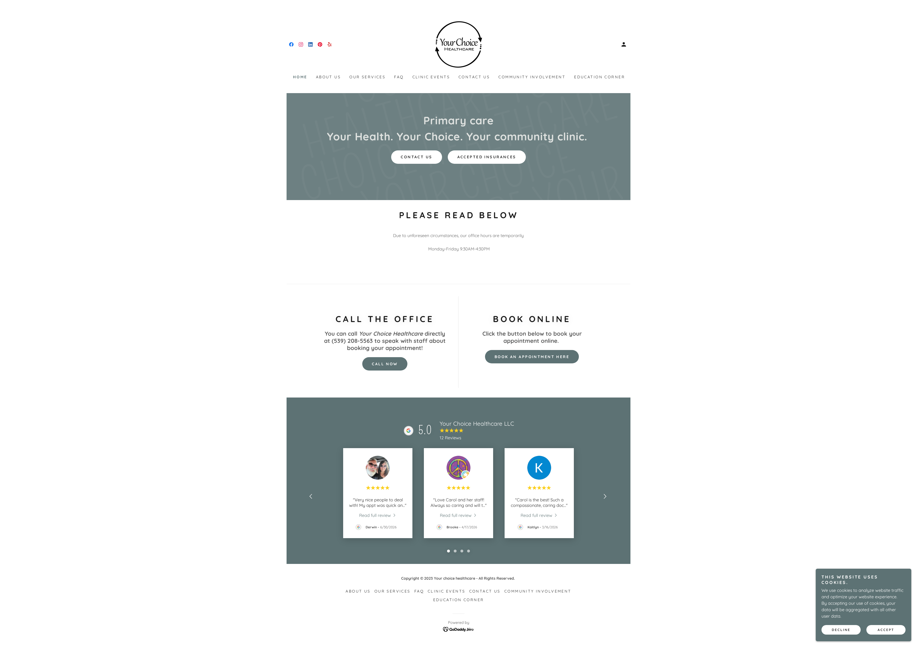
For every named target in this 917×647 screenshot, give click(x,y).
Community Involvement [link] (531, 76)
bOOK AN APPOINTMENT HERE (532, 356)
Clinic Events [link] (431, 76)
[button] (624, 44)
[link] (291, 44)
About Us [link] (328, 76)
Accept (886, 630)
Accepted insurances (486, 156)
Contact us (416, 156)
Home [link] (300, 76)
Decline (841, 630)
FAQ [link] (399, 76)
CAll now (385, 363)
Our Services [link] (367, 76)
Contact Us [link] (474, 76)
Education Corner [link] (599, 76)
